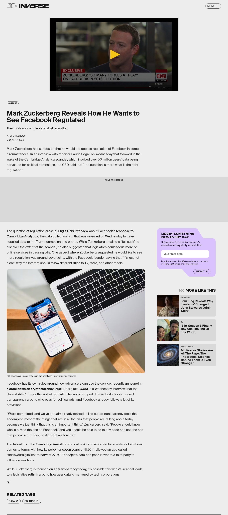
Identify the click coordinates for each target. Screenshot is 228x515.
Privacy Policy (191, 264)
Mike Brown (19, 136)
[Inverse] (33, 6)
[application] (114, 54)
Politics (30, 501)
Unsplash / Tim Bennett (64, 376)
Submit (200, 271)
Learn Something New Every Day (177, 234)
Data (12, 501)
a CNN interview (76, 231)
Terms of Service (172, 264)
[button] (114, 54)
